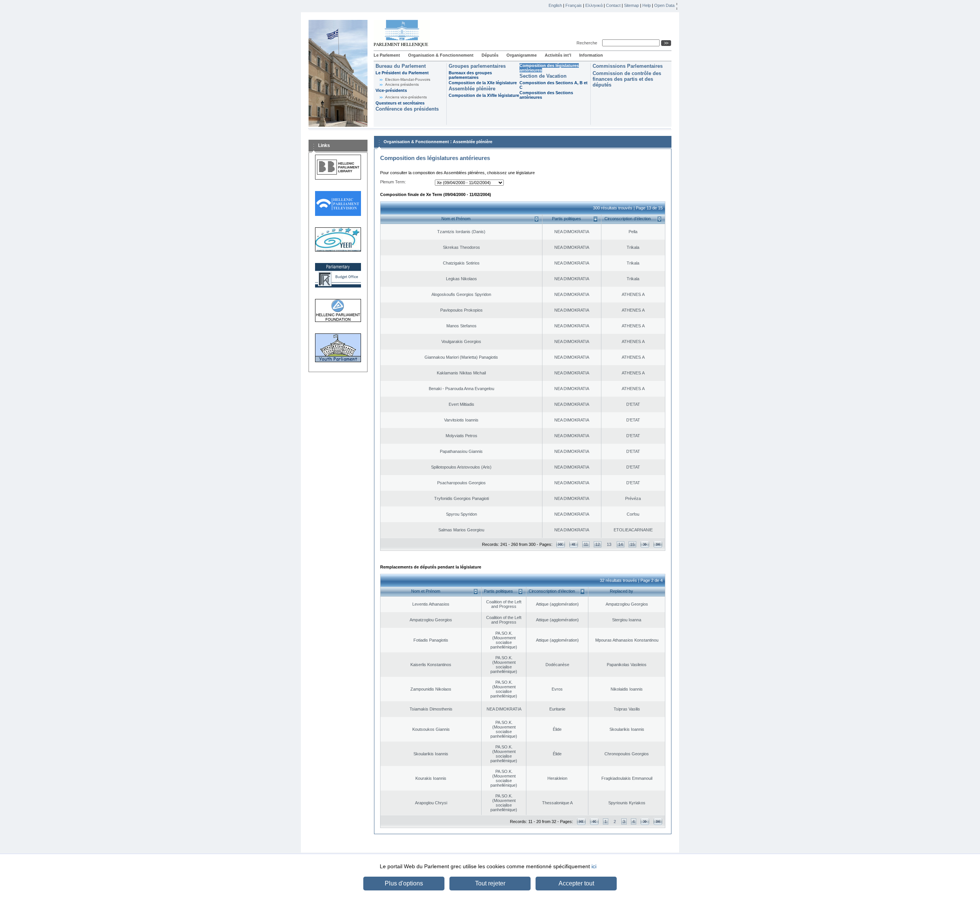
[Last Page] (658, 544)
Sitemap (631, 5)
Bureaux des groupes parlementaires (470, 75)
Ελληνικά (594, 5)
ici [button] (593, 866)
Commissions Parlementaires (628, 66)
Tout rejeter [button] (490, 883)
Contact (613, 5)
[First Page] (560, 544)
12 (597, 544)
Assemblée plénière (472, 88)
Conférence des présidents (407, 109)
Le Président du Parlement (402, 72)
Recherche (588, 43)
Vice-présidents (391, 90)
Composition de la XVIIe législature (484, 95)
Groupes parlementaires (477, 66)
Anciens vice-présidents (406, 97)
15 (632, 544)
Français (573, 5)
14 (620, 544)
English (555, 5)
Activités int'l (558, 55)
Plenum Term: (393, 182)
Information (591, 55)
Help (646, 5)
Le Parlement (387, 55)
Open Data (664, 5)
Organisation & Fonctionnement (441, 55)
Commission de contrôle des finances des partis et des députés (627, 79)
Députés (490, 55)
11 (586, 544)
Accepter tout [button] (576, 883)
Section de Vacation (543, 76)
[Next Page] (645, 544)
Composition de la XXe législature (483, 82)
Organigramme (521, 55)
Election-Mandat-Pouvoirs (407, 79)
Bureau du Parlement (401, 66)
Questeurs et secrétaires (400, 103)
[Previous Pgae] (573, 544)
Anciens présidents (402, 84)
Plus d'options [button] (404, 883)
